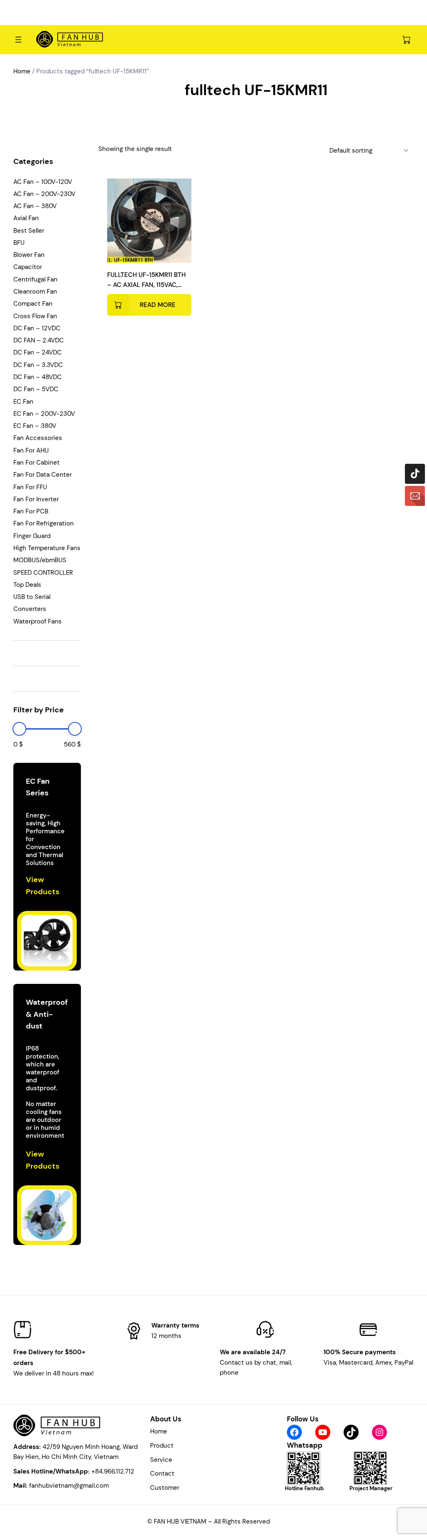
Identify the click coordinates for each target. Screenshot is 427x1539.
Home (21, 71)
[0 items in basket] (406, 39)
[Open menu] (18, 40)
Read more (158, 305)
